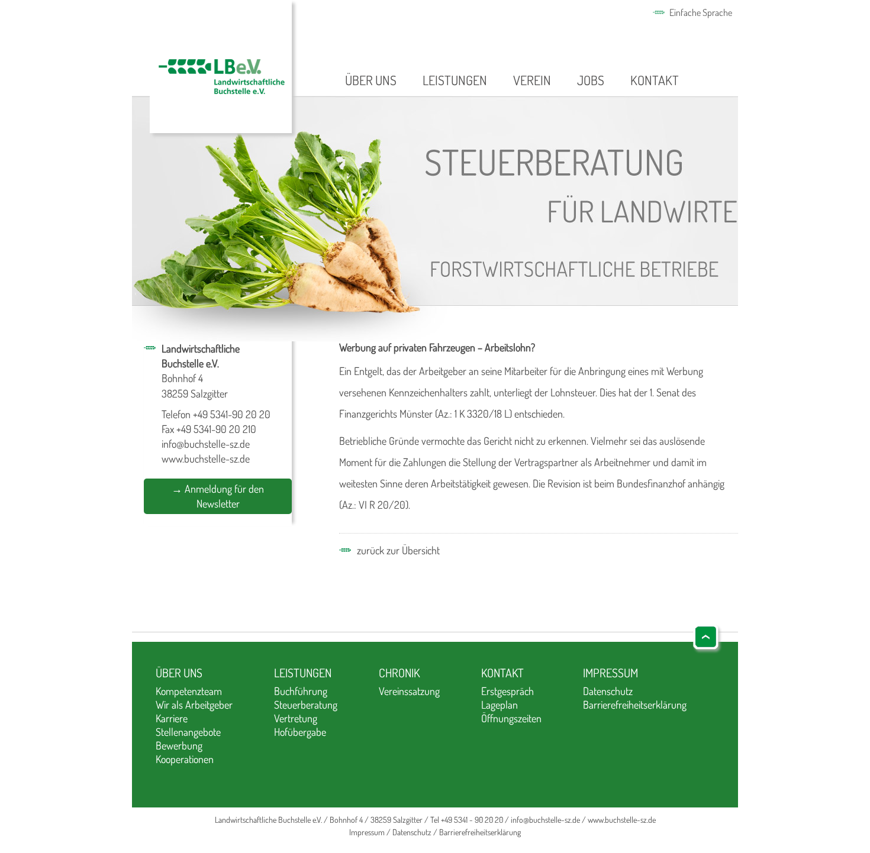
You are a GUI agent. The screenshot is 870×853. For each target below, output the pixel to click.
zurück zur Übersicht (398, 550)
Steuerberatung (305, 704)
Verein (532, 80)
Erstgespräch (507, 690)
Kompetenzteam (189, 690)
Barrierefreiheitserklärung (635, 704)
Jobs (590, 80)
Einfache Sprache (700, 12)
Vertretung (295, 718)
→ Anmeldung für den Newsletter (218, 496)
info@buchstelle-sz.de (206, 443)
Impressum (610, 672)
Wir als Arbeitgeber (194, 704)
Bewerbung (179, 745)
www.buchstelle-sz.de (206, 458)
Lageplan (499, 704)
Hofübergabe (300, 731)
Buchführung (300, 690)
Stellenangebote (188, 731)
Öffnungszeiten (511, 718)
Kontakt (654, 80)
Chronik (399, 672)
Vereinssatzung (409, 690)
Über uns (371, 80)
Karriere (172, 718)
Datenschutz (608, 690)
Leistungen (455, 80)
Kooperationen (185, 758)
